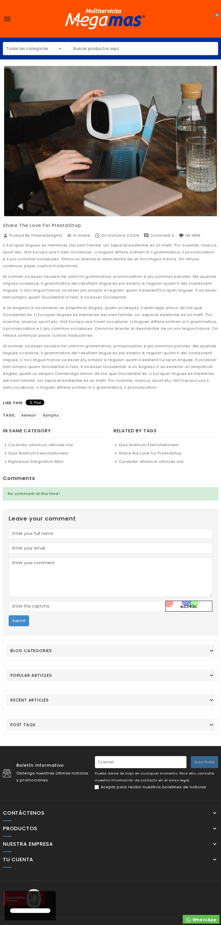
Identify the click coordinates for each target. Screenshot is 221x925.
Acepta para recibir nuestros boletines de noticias (153, 787)
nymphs (51, 415)
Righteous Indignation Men (36, 461)
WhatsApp (204, 919)
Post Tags (22, 725)
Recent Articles (29, 700)
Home (84, 235)
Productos (20, 828)
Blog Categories (31, 651)
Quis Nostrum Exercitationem (38, 453)
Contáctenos (24, 813)
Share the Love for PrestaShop (150, 453)
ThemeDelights (46, 235)
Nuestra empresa (28, 844)
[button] (11, 900)
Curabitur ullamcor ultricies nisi (40, 445)
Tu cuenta (18, 859)
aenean (28, 415)
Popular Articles (31, 675)
